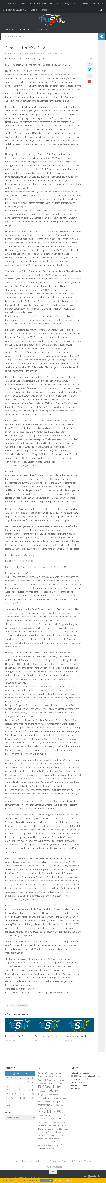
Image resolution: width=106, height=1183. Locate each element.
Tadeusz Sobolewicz (53, 1139)
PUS (40, 1128)
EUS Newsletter (22, 1005)
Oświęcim (52, 1118)
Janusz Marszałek (16, 53)
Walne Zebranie (54, 1145)
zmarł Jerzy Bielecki (48, 1149)
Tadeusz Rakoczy (43, 1139)
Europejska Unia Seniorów (90, 3)
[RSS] (99, 1176)
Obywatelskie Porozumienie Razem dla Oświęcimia (71, 1161)
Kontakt (43, 9)
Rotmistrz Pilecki (54, 1132)
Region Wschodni (43, 1132)
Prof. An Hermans (61, 1125)
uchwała (56, 1141)
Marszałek (49, 1108)
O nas (22, 3)
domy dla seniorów (53, 1077)
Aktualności (10, 29)
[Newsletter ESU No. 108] (79, 1025)
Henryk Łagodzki (48, 1092)
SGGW (47, 1135)
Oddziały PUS (67, 3)
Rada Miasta (48, 1128)
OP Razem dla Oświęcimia (14, 9)
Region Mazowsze (60, 1128)
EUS (60, 1083)
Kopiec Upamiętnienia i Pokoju (43, 3)
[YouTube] (94, 1176)
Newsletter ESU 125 (14, 1036)
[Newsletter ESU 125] (20, 1025)
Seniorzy (41, 1135)
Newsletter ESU (27, 29)
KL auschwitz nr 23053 (59, 1098)
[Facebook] (85, 1176)
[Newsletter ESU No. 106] (50, 1025)
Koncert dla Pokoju (43, 1102)
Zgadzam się (46, 1180)
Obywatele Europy (43, 1115)
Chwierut (43, 1076)
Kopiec (51, 1101)
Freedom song (44, 1090)
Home (15, 1161)
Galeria (34, 9)
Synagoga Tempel (56, 1135)
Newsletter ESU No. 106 (46, 1036)
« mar (7, 1105)
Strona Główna (9, 3)
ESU (12, 1005)
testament (42, 1141)
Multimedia (42, 29)
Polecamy (26, 1161)
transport (49, 1142)
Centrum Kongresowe (54, 1073)
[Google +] (90, 1176)
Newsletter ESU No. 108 (76, 1036)
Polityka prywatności (53, 1166)
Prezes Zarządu (53, 1122)
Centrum (42, 1073)
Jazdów (50, 1098)
